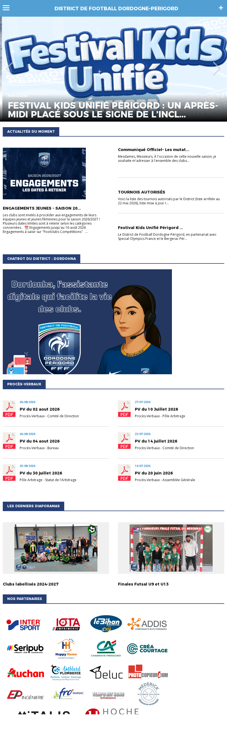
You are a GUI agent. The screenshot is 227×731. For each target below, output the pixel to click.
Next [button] (217, 64)
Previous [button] (9, 64)
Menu (9, 7)
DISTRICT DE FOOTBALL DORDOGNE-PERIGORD (116, 9)
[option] (113, 69)
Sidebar (221, 7)
